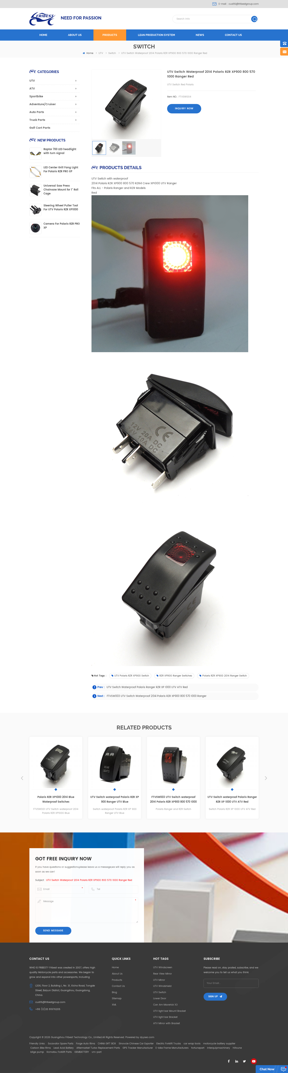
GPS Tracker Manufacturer (138, 1048)
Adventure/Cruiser (42, 104)
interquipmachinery (218, 1048)
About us (75, 34)
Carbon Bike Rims (40, 1048)
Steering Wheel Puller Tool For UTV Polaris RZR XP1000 (60, 208)
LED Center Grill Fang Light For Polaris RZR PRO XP (60, 170)
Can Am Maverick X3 (165, 1005)
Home (43, 34)
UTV (32, 80)
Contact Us (118, 986)
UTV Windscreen (162, 967)
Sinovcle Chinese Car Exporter (136, 1044)
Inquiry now (184, 108)
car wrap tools (192, 1044)
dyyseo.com (147, 1037)
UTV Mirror (159, 980)
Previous (22, 778)
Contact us (233, 34)
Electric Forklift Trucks (168, 1044)
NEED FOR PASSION (81, 17)
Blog (114, 992)
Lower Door (159, 998)
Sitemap (116, 998)
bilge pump (37, 1052)
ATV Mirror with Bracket (166, 1023)
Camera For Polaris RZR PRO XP (61, 226)
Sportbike (36, 96)
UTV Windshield (162, 986)
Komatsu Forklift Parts (59, 1052)
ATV (32, 88)
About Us (117, 974)
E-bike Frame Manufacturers (172, 1048)
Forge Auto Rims (85, 1044)
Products (109, 34)
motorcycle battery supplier (219, 1044)
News (200, 34)
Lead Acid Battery (63, 1048)
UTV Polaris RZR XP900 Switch (131, 676)
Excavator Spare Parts (60, 1044)
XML (114, 1005)
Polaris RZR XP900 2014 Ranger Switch (224, 676)
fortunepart (197, 1048)
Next (265, 778)
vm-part (96, 1052)
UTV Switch (159, 992)
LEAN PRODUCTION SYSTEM (156, 34)
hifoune (237, 1048)
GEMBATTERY (81, 1052)
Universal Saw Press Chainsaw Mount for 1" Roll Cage (60, 190)
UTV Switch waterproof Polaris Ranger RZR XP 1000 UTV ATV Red (147, 687)
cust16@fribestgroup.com (244, 4)
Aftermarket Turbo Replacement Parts (98, 1048)
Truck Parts (37, 120)
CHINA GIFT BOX (107, 1044)
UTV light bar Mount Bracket (169, 1011)
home (89, 53)
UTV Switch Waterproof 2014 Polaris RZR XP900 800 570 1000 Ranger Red (89, 880)
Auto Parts (36, 112)
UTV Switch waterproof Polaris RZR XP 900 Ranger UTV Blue (63, 799)
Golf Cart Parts (39, 128)
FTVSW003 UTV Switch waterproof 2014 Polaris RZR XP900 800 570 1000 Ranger (156, 696)
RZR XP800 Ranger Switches (175, 676)
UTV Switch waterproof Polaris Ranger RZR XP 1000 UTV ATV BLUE (239, 799)
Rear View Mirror (162, 974)
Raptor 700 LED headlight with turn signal (59, 151)
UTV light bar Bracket (165, 1017)
